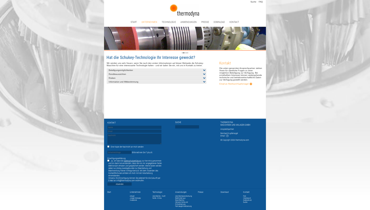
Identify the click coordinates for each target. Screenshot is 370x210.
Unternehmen (149, 22)
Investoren (133, 200)
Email (222, 136)
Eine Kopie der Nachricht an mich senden (127, 147)
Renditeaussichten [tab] (117, 74)
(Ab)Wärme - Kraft (158, 196)
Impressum (247, 198)
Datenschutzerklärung (132, 161)
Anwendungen (189, 22)
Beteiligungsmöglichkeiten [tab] (121, 70)
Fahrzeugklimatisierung (183, 206)
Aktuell (132, 196)
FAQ (261, 2)
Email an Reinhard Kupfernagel (234, 84)
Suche (253, 2)
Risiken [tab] (112, 78)
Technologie (169, 22)
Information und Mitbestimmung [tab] (123, 82)
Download (219, 22)
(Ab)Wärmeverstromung (183, 196)
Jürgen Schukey (135, 198)
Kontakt (234, 22)
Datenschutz (247, 200)
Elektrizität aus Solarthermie (180, 199)
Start (134, 22)
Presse (205, 22)
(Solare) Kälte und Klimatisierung (181, 203)
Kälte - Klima (157, 198)
